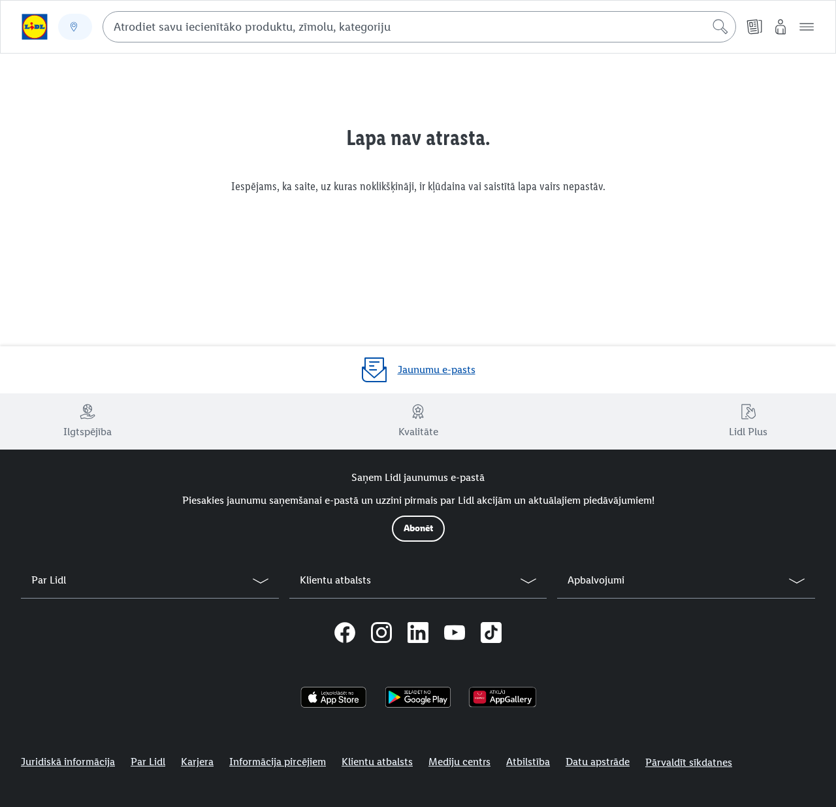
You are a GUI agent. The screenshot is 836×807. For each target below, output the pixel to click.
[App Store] (333, 697)
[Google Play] (417, 697)
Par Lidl (148, 761)
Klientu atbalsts (377, 761)
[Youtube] (454, 634)
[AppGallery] (502, 697)
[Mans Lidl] (780, 27)
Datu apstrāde (598, 761)
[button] (806, 27)
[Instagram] (381, 634)
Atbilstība (528, 761)
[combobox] (419, 26)
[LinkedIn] (418, 634)
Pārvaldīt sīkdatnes (688, 762)
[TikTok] (491, 634)
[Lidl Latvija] (35, 27)
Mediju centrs (459, 761)
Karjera (197, 761)
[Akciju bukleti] (754, 27)
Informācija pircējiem (277, 761)
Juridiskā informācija (68, 761)
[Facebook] (344, 634)
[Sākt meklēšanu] (720, 26)
